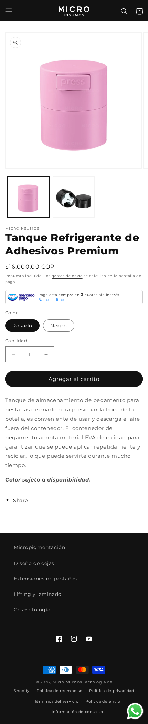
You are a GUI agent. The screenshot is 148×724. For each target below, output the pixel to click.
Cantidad (16, 340)
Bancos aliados (52, 299)
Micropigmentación (39, 547)
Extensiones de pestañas (45, 579)
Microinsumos (67, 682)
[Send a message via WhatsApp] (135, 711)
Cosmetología (32, 610)
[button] (8, 11)
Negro (58, 326)
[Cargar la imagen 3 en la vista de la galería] (74, 197)
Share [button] (20, 500)
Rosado (22, 326)
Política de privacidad (111, 690)
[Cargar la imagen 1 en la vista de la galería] (28, 197)
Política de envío (102, 701)
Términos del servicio (56, 701)
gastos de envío (67, 276)
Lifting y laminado (38, 594)
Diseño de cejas (34, 563)
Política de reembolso (59, 690)
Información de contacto (77, 711)
